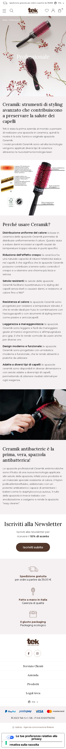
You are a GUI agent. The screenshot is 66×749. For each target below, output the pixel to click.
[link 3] (53, 10)
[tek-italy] (33, 9)
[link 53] (37, 653)
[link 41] (47, 10)
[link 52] (28, 653)
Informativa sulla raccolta (21, 744)
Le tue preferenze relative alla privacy (36, 737)
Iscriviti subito (33, 547)
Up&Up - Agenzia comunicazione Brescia (34, 727)
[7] (6, 742)
